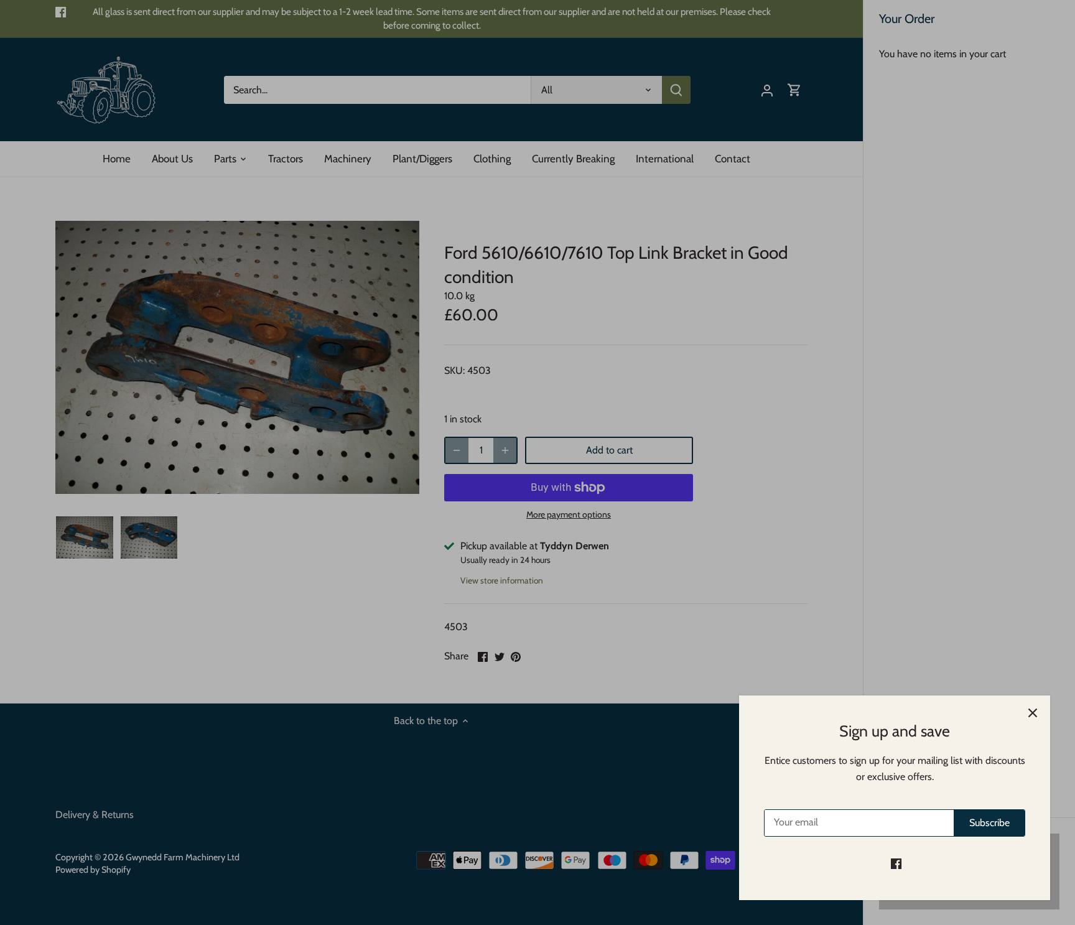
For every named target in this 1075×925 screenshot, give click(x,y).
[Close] (1032, 713)
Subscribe (989, 823)
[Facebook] (896, 863)
